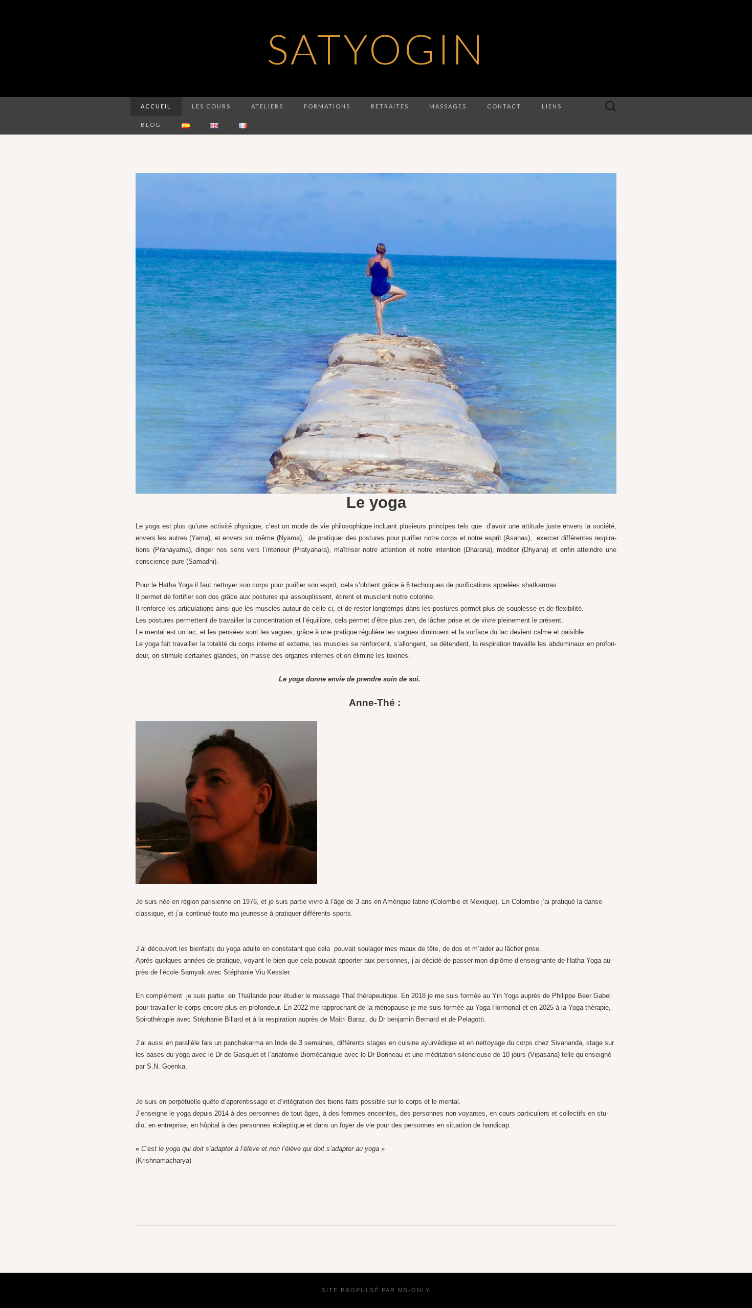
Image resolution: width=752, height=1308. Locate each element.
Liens (552, 106)
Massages (448, 106)
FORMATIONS (327, 106)
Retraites (390, 106)
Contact (504, 106)
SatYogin (376, 48)
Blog (151, 124)
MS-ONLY (414, 1290)
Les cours (211, 106)
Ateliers (267, 106)
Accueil (156, 106)
